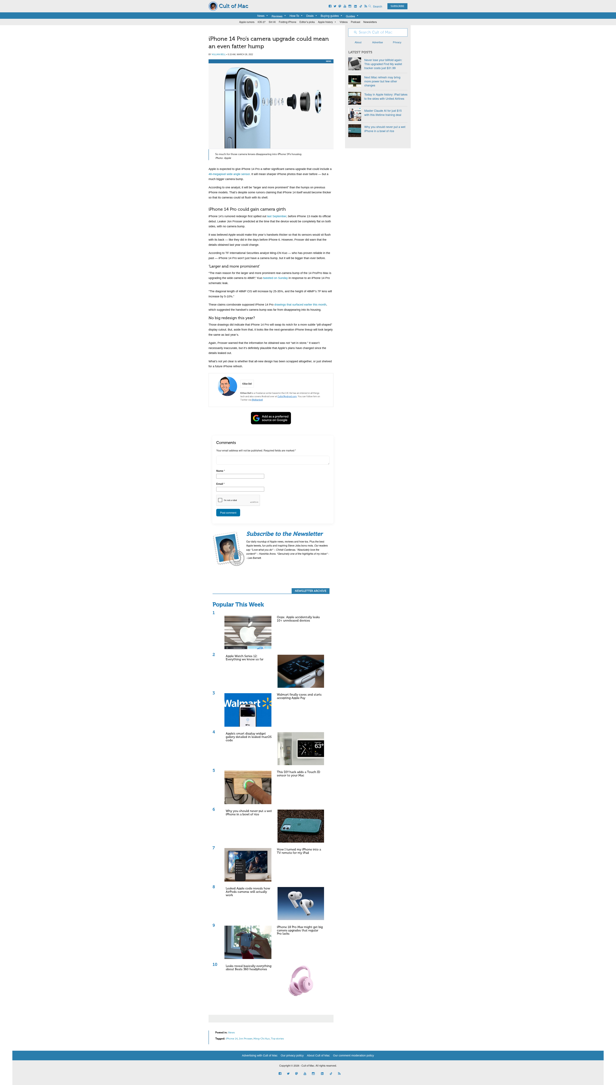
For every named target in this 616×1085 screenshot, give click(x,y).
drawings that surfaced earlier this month (300, 304)
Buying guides (330, 15)
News (261, 15)
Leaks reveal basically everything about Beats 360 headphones (248, 968)
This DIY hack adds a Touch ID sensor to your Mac (298, 774)
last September (276, 216)
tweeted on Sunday (275, 278)
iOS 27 (261, 22)
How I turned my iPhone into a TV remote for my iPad (299, 851)
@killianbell (257, 400)
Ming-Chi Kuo (261, 1039)
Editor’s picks (307, 22)
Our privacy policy (292, 1055)
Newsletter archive (310, 591)
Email (220, 484)
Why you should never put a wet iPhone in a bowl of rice (249, 813)
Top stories (277, 1039)
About (358, 42)
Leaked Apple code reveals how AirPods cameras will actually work (248, 892)
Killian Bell (219, 54)
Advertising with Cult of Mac (260, 1055)
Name (220, 471)
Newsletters (370, 22)
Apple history (325, 22)
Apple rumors (246, 22)
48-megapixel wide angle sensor (229, 174)
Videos (344, 22)
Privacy (397, 42)
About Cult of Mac (318, 1055)
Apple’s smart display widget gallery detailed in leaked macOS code (249, 737)
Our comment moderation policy (353, 1055)
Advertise (377, 42)
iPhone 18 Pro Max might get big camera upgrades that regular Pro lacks (300, 930)
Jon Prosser (245, 1039)
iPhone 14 (232, 1039)
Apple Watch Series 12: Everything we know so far (244, 658)
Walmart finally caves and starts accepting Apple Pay (299, 696)
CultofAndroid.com (287, 396)
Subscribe (397, 6)
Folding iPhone (287, 22)
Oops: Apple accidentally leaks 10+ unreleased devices (298, 619)
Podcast (355, 22)
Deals (310, 15)
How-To (294, 15)
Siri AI (272, 22)
